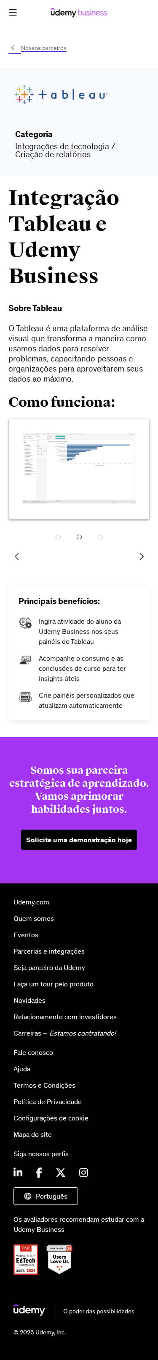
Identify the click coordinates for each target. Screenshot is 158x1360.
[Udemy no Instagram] (83, 1173)
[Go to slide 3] (100, 538)
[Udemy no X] (61, 1173)
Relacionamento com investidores (65, 1016)
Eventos (25, 934)
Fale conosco (33, 1052)
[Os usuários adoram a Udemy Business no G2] (62, 1272)
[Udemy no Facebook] (39, 1173)
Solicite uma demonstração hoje (79, 840)
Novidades (29, 1000)
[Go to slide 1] (58, 538)
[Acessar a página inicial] (73, 1313)
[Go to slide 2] (79, 538)
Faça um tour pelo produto (53, 984)
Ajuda (21, 1069)
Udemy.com (31, 902)
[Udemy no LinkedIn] (17, 1173)
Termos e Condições (44, 1085)
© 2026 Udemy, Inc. (39, 1332)
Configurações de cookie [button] (50, 1118)
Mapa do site (32, 1134)
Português (51, 1196)
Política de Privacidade (47, 1101)
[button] (13, 12)
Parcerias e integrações (49, 951)
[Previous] (16, 556)
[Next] (141, 556)
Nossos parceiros (44, 48)
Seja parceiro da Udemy (49, 967)
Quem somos (33, 918)
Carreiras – (64, 1033)
